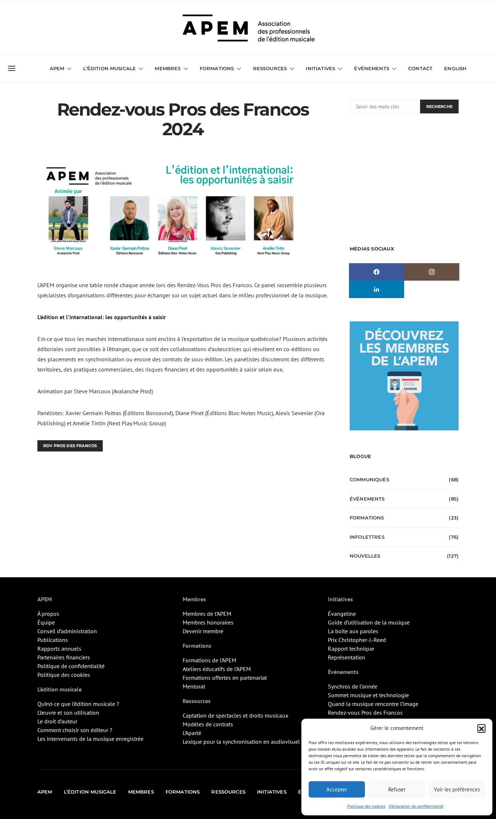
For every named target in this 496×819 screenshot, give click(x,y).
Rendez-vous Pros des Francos (365, 712)
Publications (52, 639)
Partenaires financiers (63, 657)
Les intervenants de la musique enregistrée (90, 738)
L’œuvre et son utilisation (68, 712)
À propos (48, 613)
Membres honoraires (208, 622)
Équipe (46, 622)
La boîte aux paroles (353, 631)
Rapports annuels (59, 648)
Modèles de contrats (208, 724)
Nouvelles (365, 556)
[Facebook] (376, 272)
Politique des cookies (366, 806)
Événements (367, 499)
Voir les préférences (457, 789)
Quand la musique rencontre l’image (373, 703)
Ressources (270, 68)
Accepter (336, 789)
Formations (367, 518)
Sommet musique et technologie (368, 695)
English (455, 68)
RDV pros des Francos (70, 445)
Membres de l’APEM (207, 613)
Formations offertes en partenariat (225, 677)
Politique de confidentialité (71, 666)
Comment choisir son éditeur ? (74, 730)
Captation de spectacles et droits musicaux (235, 715)
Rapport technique (351, 648)
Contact (420, 68)
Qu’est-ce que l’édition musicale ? (78, 703)
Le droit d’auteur (57, 721)
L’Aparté (192, 732)
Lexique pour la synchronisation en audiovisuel (241, 741)
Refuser (397, 789)
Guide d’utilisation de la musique (369, 622)
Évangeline (342, 613)
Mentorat (194, 686)
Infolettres (367, 537)
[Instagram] (431, 272)
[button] (481, 728)
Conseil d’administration (67, 631)
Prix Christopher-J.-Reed (357, 639)
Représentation (346, 657)
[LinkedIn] (376, 289)
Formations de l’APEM (209, 660)
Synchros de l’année (352, 686)
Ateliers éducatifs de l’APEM (217, 669)
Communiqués (369, 479)
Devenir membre (203, 631)
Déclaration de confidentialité (416, 806)
